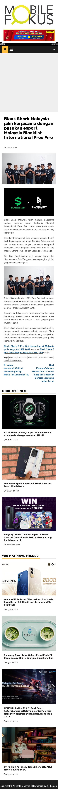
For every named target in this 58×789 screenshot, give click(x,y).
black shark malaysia (13, 360)
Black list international (17, 358)
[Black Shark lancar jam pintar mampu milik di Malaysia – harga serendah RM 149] (29, 412)
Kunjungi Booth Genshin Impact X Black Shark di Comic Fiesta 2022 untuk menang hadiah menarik (28, 537)
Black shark (32, 358)
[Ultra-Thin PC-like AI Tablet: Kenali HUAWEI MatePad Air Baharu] (29, 745)
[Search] (54, 49)
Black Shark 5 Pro (46, 358)
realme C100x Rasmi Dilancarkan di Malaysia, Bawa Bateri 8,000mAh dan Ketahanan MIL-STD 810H (29, 602)
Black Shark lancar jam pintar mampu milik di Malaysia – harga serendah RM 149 (28, 434)
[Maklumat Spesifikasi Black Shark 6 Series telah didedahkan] (29, 463)
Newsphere (37, 786)
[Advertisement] (29, 83)
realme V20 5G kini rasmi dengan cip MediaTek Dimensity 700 (16, 370)
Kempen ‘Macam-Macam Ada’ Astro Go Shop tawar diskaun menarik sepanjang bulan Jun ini (43, 373)
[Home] (5, 49)
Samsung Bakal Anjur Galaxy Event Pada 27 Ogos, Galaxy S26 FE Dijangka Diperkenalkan (28, 656)
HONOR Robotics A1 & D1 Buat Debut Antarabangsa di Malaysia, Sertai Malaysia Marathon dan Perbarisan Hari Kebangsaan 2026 (28, 712)
